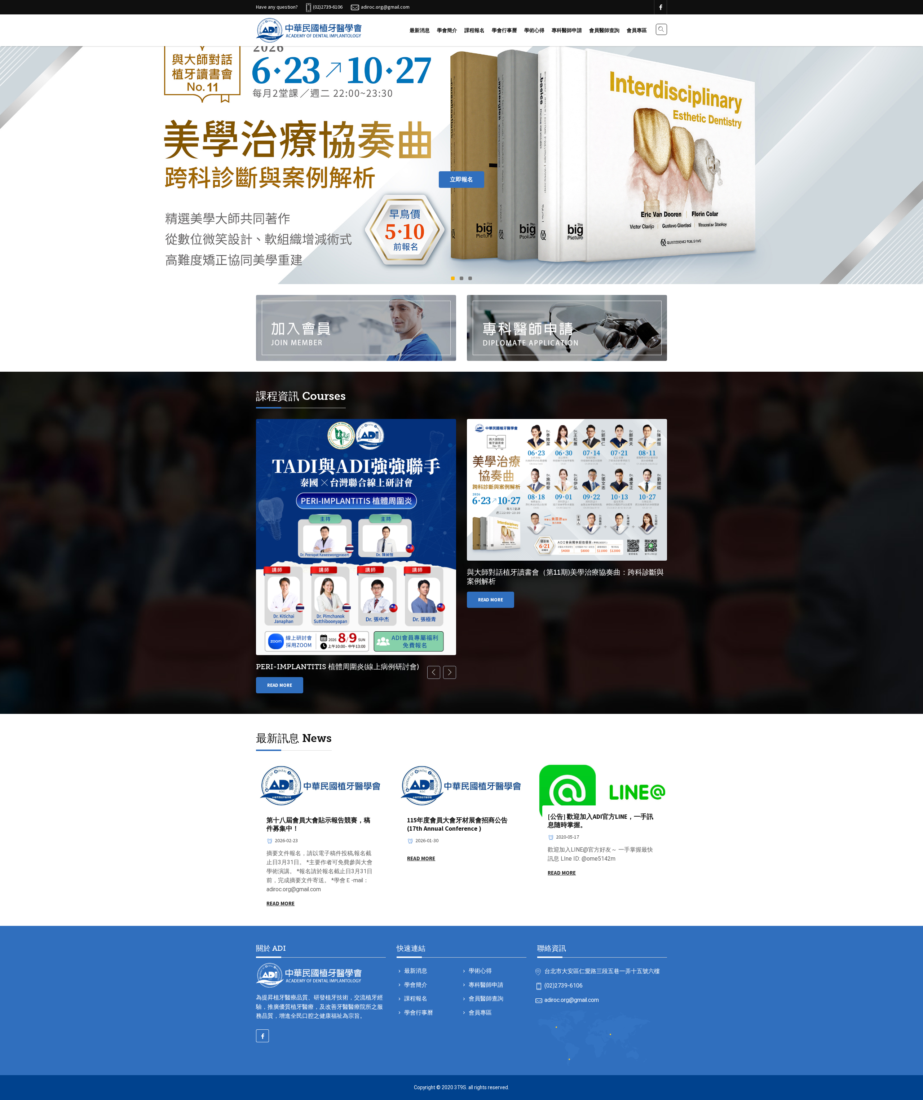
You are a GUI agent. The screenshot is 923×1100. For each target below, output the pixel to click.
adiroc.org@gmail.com (571, 1000)
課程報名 (474, 30)
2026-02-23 (286, 840)
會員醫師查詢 (604, 30)
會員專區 (637, 30)
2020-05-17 (567, 837)
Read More (279, 685)
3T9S (460, 1087)
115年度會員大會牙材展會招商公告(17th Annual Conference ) (457, 824)
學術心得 (534, 30)
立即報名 (461, 179)
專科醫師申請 (567, 30)
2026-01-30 (426, 840)
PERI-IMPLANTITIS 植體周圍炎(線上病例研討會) (337, 667)
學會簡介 (447, 30)
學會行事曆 (504, 30)
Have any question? (277, 7)
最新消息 (420, 30)
